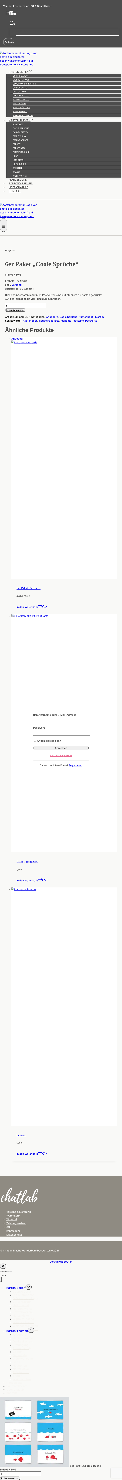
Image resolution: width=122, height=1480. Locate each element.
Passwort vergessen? (61, 755)
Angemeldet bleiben (48, 740)
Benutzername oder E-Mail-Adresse (54, 714)
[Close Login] (3, 1266)
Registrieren (75, 765)
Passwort (39, 727)
